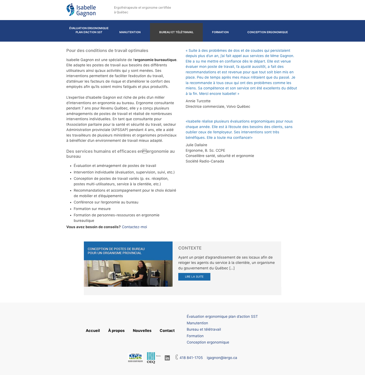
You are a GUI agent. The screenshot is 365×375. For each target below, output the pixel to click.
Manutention (130, 32)
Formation (220, 32)
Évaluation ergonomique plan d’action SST (89, 30)
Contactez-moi (134, 227)
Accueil (93, 330)
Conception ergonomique (267, 32)
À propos (116, 330)
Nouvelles (142, 330)
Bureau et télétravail (176, 32)
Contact (167, 330)
